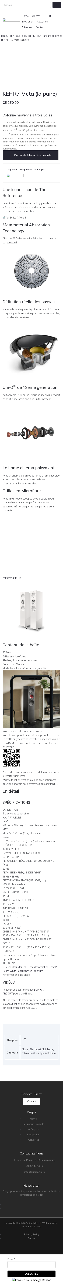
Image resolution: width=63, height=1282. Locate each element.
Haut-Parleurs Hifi (24, 35)
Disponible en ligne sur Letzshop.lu (26, 169)
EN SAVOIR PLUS (12, 578)
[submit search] (56, 5)
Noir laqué (47, 1049)
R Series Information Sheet (40, 967)
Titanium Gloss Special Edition (39, 1053)
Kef (24, 1039)
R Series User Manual (14, 967)
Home (3, 35)
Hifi (10, 35)
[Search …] (26, 5)
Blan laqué (35, 1049)
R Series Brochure (33, 971)
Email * (11, 1259)
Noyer (25, 1049)
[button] (38, 16)
